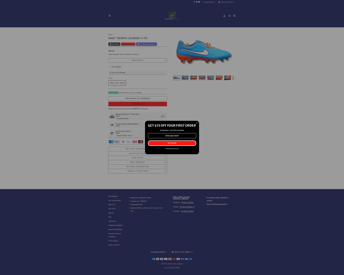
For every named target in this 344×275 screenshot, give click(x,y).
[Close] (197, 123)
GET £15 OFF (172, 143)
